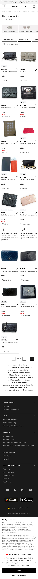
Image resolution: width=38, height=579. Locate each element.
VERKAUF (6, 432)
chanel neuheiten (11, 377)
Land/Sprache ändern (19, 575)
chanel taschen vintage (18, 387)
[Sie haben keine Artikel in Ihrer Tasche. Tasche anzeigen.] (34, 6)
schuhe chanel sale (10, 385)
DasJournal (7, 482)
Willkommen (6, 12)
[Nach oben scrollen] (32, 359)
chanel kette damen (12, 375)
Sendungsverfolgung (10, 419)
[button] (34, 6)
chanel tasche (25, 377)
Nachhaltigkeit (8, 472)
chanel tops (26, 375)
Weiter (19, 570)
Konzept (6, 406)
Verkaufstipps (8, 436)
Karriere (6, 479)
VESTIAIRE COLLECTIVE (11, 466)
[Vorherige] (13, 359)
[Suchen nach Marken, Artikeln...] (4, 6)
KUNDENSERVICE (9, 452)
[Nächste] (24, 359)
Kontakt (6, 459)
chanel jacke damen (18, 382)
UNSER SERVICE (9, 402)
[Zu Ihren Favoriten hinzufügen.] (16, 69)
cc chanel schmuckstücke (18, 370)
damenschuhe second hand (18, 372)
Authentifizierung (9, 423)
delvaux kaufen (27, 390)
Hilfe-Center (7, 456)
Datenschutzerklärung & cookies (18, 513)
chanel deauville (26, 385)
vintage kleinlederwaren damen (18, 367)
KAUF (5, 416)
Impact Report (8, 475)
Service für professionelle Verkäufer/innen (18, 445)
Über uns (6, 469)
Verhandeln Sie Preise (9, 233)
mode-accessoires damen (18, 365)
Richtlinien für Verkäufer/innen (14, 442)
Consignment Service (11, 409)
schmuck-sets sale (12, 390)
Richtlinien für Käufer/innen (13, 426)
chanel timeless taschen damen (18, 380)
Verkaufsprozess (9, 439)
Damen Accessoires (20, 12)
